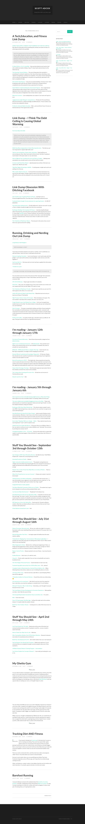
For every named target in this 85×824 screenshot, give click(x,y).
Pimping (53, 22)
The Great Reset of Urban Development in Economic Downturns (28, 590)
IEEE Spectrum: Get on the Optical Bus (21, 502)
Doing (13, 22)
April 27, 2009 (15, 778)
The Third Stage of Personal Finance (21, 562)
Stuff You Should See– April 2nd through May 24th (30, 618)
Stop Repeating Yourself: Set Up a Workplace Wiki (24, 494)
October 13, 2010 (16, 451)
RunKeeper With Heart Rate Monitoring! (22, 407)
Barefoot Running (22, 775)
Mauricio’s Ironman (17, 95)
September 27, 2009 (16, 666)
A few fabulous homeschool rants (20, 508)
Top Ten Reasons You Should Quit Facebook (23, 642)
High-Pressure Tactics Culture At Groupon (22, 297)
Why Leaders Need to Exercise (19, 171)
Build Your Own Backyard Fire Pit (20, 639)
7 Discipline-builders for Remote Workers (22, 577)
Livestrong (34, 740)
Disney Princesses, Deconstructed (20, 528)
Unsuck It (14, 558)
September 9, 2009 (16, 736)
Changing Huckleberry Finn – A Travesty (22, 431)
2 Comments (26, 193)
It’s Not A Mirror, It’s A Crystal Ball (20, 66)
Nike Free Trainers (42, 783)
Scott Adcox (42, 8)
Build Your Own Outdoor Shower (20, 604)
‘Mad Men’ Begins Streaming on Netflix (21, 167)
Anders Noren (66, 818)
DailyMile (21, 213)
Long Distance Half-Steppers (19, 242)
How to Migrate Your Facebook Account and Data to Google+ (27, 158)
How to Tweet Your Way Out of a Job (21, 632)
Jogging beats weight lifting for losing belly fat (23, 100)
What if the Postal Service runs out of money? (23, 474)
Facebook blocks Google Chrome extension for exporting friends (28, 201)
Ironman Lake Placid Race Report (20, 163)
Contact (66, 22)
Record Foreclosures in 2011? (19, 360)
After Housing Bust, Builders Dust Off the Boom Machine (26, 635)
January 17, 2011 (16, 335)
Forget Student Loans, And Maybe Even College (24, 302)
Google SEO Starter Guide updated (20, 484)
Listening (47, 22)
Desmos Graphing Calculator (19, 256)
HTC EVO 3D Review (17, 281)
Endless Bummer (16, 555)
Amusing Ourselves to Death (19, 459)
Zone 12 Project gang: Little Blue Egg (21, 600)
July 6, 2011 (15, 193)
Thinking (33, 22)
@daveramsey (15, 341)
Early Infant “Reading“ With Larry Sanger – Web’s (24, 421)
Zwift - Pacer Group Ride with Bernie (63, 41)
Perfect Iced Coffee (17, 317)
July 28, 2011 (15, 127)
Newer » (48, 795)
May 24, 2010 (15, 622)
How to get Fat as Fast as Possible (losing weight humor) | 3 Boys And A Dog (30, 396)
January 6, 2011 (16, 393)
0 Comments (29, 42)
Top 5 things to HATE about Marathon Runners (23, 454)
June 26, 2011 (15, 238)
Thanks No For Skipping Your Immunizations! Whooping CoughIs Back (29, 539)
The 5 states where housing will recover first (23, 372)
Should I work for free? (18, 376)
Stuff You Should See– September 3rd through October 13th (31, 447)
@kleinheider (36, 343)
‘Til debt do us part (16, 266)
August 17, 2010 (16, 524)
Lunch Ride (58, 54)
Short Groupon (16, 308)
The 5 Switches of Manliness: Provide (21, 289)
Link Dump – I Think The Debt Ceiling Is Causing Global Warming (29, 121)
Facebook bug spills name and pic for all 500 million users (26, 565)
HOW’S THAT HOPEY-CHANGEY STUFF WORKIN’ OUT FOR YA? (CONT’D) (30, 45)
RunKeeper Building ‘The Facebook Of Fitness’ (23, 210)
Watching (27, 22)
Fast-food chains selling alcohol (20, 205)
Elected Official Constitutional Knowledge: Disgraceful (25, 354)
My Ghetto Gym (21, 663)
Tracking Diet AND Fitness (27, 733)
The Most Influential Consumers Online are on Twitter (25, 487)
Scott (23, 42)
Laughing (40, 22)
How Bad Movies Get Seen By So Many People (23, 413)
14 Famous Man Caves (17, 572)
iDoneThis (14, 284)
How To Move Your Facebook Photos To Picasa (23, 196)
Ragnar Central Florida (18, 551)
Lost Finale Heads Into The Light (20, 626)
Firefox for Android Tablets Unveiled (21, 106)
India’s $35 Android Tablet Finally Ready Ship (23, 293)
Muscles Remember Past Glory (19, 534)
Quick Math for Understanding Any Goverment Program (26, 87)
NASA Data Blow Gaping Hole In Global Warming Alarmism (26, 148)
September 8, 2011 (16, 42)
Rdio (13, 597)
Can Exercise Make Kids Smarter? (20, 491)
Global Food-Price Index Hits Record (21, 425)
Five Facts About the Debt (18, 130)
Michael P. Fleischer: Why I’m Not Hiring (22, 586)
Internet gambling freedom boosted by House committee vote (27, 594)
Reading (20, 22)
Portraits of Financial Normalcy (20, 339)
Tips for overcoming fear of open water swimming (24, 152)
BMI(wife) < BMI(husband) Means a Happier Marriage (25, 349)
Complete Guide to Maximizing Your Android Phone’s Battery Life (28, 568)
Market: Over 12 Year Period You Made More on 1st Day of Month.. (28, 469)
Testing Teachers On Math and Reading (21, 478)
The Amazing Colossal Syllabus (19, 72)
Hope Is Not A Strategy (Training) (20, 368)
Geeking (59, 22)
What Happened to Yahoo (18, 545)
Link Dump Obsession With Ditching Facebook (28, 189)
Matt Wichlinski (43, 679)
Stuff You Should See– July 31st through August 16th (30, 520)
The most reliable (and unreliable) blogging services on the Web (27, 401)
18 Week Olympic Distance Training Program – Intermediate (27, 648)
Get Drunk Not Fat (17, 262)
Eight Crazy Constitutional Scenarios (21, 343)
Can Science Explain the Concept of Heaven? (23, 651)
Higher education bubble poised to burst (22, 462)
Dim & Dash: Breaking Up (18, 81)
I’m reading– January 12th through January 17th (27, 331)
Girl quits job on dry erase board (20, 581)
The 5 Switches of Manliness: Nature (21, 221)
